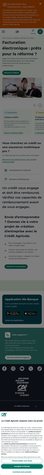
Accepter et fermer (22, 466)
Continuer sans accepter (22, 472)
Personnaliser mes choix (22, 461)
